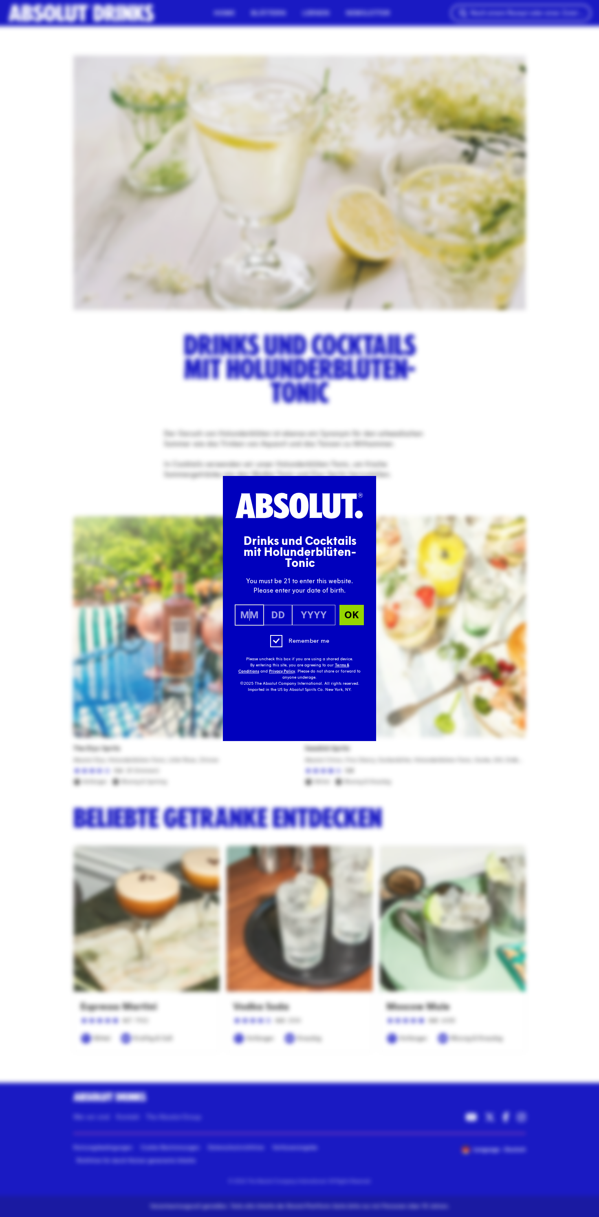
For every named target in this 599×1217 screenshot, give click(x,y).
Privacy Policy (282, 671)
